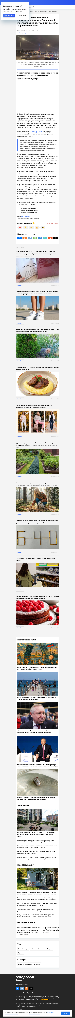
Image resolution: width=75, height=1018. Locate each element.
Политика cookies (28, 998)
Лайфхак (33, 948)
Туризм (20, 953)
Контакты (21, 999)
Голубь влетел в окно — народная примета (35, 1005)
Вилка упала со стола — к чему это (34, 1003)
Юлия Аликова (25, 216)
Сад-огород (41, 948)
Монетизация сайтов (21, 996)
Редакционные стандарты (49, 998)
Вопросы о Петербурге (25, 964)
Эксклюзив (23, 805)
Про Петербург (25, 865)
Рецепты (49, 948)
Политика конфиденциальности (37, 996)
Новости (19, 980)
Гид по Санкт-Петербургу (29, 1006)
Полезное (36, 7)
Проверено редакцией (25, 33)
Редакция (37, 998)
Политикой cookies (34, 1014)
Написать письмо (30, 999)
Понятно (65, 1013)
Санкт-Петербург (23, 948)
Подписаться (9, 15)
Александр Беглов (36, 132)
